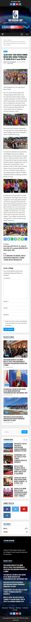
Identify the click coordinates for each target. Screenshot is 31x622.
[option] (15, 449)
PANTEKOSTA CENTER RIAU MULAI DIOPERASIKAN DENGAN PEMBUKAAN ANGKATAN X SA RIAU (15, 406)
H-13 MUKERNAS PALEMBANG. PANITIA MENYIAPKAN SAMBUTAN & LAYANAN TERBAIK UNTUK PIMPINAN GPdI (14, 257)
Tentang (11, 608)
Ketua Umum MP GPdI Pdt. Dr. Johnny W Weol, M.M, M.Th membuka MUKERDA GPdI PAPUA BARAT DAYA (15, 247)
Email (5, 308)
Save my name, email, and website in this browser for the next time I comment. (16, 323)
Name (5, 301)
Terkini (5, 532)
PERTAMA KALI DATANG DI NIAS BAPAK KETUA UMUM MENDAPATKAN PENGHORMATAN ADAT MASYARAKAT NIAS (15, 378)
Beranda (5, 608)
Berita (5, 51)
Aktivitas (18, 608)
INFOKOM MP (15, 20)
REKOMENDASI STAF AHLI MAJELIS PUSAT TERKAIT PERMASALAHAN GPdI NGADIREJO (8, 448)
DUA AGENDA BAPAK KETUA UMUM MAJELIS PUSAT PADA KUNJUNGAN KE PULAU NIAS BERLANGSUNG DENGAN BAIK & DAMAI (15, 349)
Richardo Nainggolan (10, 62)
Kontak (15, 610)
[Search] (27, 34)
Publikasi (25, 608)
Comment (7, 278)
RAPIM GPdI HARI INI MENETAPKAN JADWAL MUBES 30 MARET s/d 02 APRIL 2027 (8, 470)
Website (6, 315)
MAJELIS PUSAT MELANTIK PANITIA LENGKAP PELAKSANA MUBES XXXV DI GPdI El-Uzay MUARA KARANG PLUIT (8, 459)
